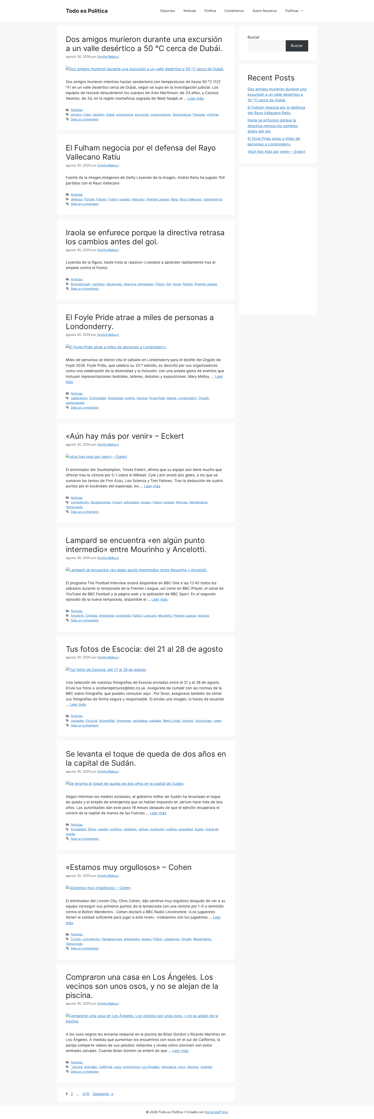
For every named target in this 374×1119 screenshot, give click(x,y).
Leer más (196, 98)
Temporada (74, 507)
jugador (124, 199)
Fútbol (113, 199)
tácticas (203, 615)
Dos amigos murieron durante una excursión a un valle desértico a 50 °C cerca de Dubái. (144, 44)
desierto (99, 114)
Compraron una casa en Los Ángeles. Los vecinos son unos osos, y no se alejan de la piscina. (142, 986)
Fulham (101, 199)
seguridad (185, 829)
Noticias (190, 11)
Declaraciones (100, 502)
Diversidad (115, 398)
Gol (168, 284)
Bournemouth (80, 284)
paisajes (155, 720)
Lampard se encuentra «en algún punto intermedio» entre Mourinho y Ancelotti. (136, 545)
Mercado (138, 199)
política (171, 829)
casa (117, 1067)
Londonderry (187, 398)
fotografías (107, 720)
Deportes (167, 11)
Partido (187, 284)
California (105, 1067)
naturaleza (140, 720)
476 (86, 1094)
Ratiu (174, 199)
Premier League (158, 199)
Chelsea (91, 615)
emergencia (124, 114)
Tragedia (198, 114)
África (92, 829)
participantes (75, 403)
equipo (146, 502)
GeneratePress (216, 1112)
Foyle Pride (157, 398)
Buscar (254, 37)
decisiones (114, 284)
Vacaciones (203, 720)
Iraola (177, 284)
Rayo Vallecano (191, 199)
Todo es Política (87, 11)
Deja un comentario (85, 119)
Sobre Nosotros (265, 11)
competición (80, 502)
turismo (187, 720)
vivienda (206, 1067)
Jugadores (171, 939)
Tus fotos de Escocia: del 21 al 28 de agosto (144, 648)
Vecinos (192, 1067)
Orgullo (203, 398)
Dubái (110, 114)
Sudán (199, 829)
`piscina (76, 1067)
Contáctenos (234, 11)
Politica (210, 11)
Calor (87, 114)
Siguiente (103, 1094)
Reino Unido (172, 720)
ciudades (77, 720)
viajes (217, 720)
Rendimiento (199, 502)
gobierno (130, 829)
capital (103, 829)
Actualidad (78, 829)
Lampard (149, 615)
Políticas (291, 11)
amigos (76, 114)
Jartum (143, 829)
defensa (76, 199)
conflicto (115, 829)
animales (90, 1067)
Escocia (91, 720)
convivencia (131, 1067)
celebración (79, 398)
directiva (130, 284)
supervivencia (161, 114)
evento (130, 398)
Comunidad (97, 398)
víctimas (213, 114)
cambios (98, 284)
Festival (142, 398)
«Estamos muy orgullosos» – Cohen (129, 867)
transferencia (212, 199)
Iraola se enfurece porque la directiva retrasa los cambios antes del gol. (145, 237)
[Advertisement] (278, 241)
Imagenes (124, 720)
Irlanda (171, 398)
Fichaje (89, 199)
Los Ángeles (151, 1067)
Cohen (76, 939)
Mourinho (165, 615)
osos (181, 1067)
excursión (142, 114)
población (157, 829)
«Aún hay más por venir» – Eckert (125, 435)
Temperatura (181, 114)
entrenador (145, 284)
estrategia (123, 615)
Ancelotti (77, 615)
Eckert (117, 502)
